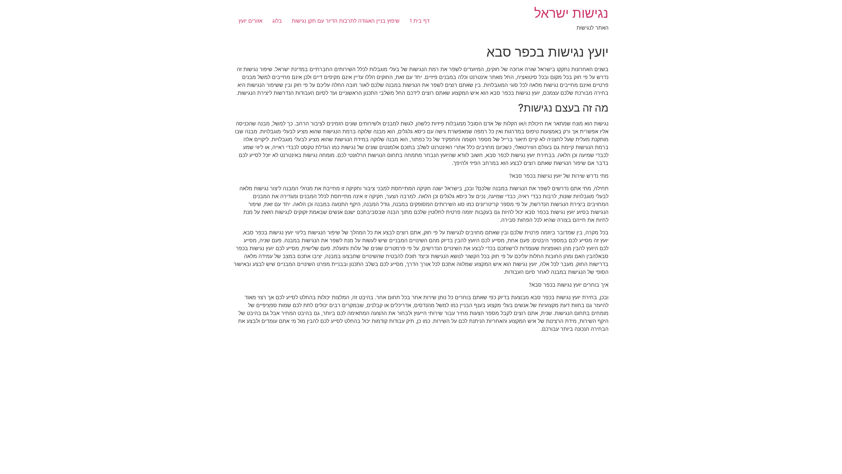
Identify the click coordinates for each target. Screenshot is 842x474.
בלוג (277, 20)
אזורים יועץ (250, 20)
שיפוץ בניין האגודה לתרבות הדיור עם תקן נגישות (346, 20)
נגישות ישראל (571, 13)
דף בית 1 (419, 20)
